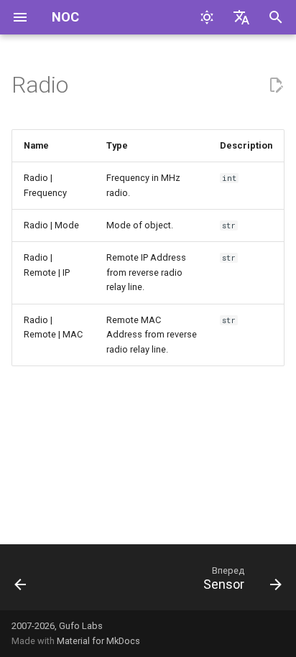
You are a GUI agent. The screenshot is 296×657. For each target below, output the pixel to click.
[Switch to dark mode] (207, 17)
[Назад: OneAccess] (21, 582)
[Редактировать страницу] (276, 85)
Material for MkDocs (98, 640)
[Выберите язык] (241, 17)
